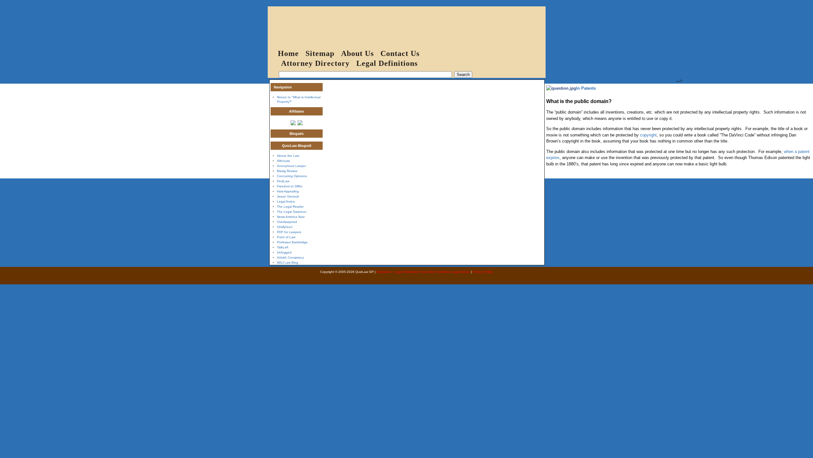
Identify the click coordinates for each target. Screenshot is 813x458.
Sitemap (320, 53)
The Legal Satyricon (291, 211)
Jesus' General (288, 196)
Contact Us (400, 53)
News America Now (291, 217)
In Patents (586, 88)
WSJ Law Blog (287, 262)
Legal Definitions (387, 63)
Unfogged (284, 252)
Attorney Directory (315, 63)
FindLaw (283, 181)
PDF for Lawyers (289, 232)
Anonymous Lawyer (291, 166)
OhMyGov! (284, 227)
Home (288, 53)
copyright (648, 135)
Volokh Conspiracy (290, 257)
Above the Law (288, 155)
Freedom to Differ (289, 186)
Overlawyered (287, 222)
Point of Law (286, 237)
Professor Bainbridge (292, 242)
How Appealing (288, 191)
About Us (357, 53)
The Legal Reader (290, 206)
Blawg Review (287, 171)
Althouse (283, 161)
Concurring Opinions (292, 176)
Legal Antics (286, 201)
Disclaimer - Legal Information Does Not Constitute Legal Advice (423, 272)
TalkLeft (282, 247)
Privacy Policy (483, 272)
